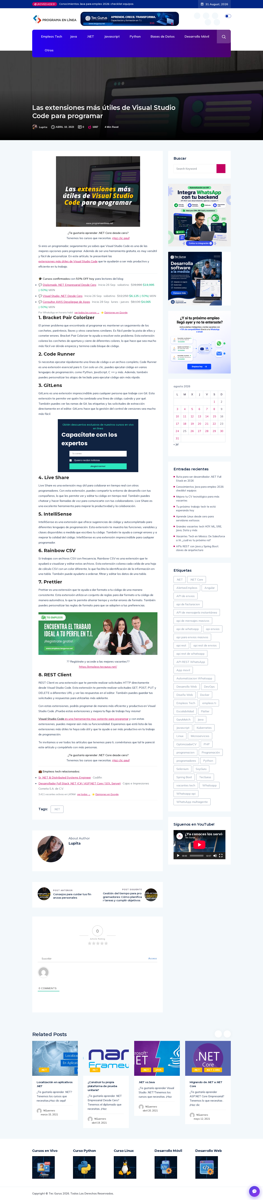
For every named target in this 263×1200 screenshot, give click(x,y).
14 (206, 416)
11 (184, 416)
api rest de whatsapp (190, 653)
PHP (207, 744)
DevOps (209, 686)
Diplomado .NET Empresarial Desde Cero (69, 285)
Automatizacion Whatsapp (194, 678)
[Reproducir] (178, 855)
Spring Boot (184, 777)
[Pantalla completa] (221, 855)
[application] (199, 844)
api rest (181, 645)
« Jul (176, 444)
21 (206, 423)
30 (221, 431)
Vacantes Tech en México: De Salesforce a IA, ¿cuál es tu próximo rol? (200, 538)
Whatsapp (209, 785)
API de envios (185, 596)
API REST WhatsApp (190, 662)
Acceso (152, 958)
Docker (204, 695)
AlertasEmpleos (186, 588)
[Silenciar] (215, 855)
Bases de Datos (163, 36)
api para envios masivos (192, 637)
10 (177, 416)
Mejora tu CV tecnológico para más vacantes (87, 4)
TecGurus (205, 777)
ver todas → (83, 794)
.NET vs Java (147, 1082)
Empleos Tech (51, 36)
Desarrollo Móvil (197, 36)
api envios (213, 629)
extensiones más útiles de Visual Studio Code (68, 261)
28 (206, 431)
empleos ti (209, 703)
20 (199, 423)
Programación (211, 752)
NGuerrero (49, 1110)
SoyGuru (201, 769)
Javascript (112, 36)
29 (214, 431)
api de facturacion (188, 604)
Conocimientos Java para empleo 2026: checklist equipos (200, 488)
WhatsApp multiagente (192, 802)
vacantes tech (185, 785)
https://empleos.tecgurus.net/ (98, 666)
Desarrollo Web (186, 686)
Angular (209, 588)
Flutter (205, 711)
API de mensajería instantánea (196, 612)
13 (199, 416)
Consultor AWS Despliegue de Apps (66, 302)
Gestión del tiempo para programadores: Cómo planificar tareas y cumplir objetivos (122, 897)
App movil (183, 670)
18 (184, 423)
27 (199, 431)
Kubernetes (204, 727)
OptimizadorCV (186, 744)
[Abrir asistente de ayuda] (254, 1191)
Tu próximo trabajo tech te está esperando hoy (196, 508)
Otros (49, 50)
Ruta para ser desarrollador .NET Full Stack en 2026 (198, 478)
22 (214, 423)
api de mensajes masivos (192, 620)
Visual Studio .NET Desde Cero (62, 296)
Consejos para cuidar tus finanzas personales (72, 896)
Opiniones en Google (116, 312)
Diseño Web (184, 695)
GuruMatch (183, 719)
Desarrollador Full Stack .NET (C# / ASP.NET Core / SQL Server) (79, 783)
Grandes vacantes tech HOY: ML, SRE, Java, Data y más (199, 528)
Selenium (182, 769)
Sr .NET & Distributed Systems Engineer (64, 777)
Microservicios (200, 736)
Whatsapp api (186, 793)
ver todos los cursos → (86, 312)
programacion (185, 752)
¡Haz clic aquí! (121, 238)
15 (214, 416)
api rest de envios (205, 645)
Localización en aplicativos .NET (54, 1084)
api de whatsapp (187, 629)
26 (192, 431)
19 (192, 423)
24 (177, 431)
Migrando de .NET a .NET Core (206, 1084)
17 (177, 423)
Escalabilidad (185, 711)
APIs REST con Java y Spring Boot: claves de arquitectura (197, 548)
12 (192, 416)
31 (177, 438)
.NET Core (196, 579)
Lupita (43, 127)
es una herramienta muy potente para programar (83, 719)
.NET (90, 36)
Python (135, 36)
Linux (180, 736)
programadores (186, 760)
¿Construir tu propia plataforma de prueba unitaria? (102, 1086)
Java (73, 36)
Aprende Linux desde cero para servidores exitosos (195, 518)
